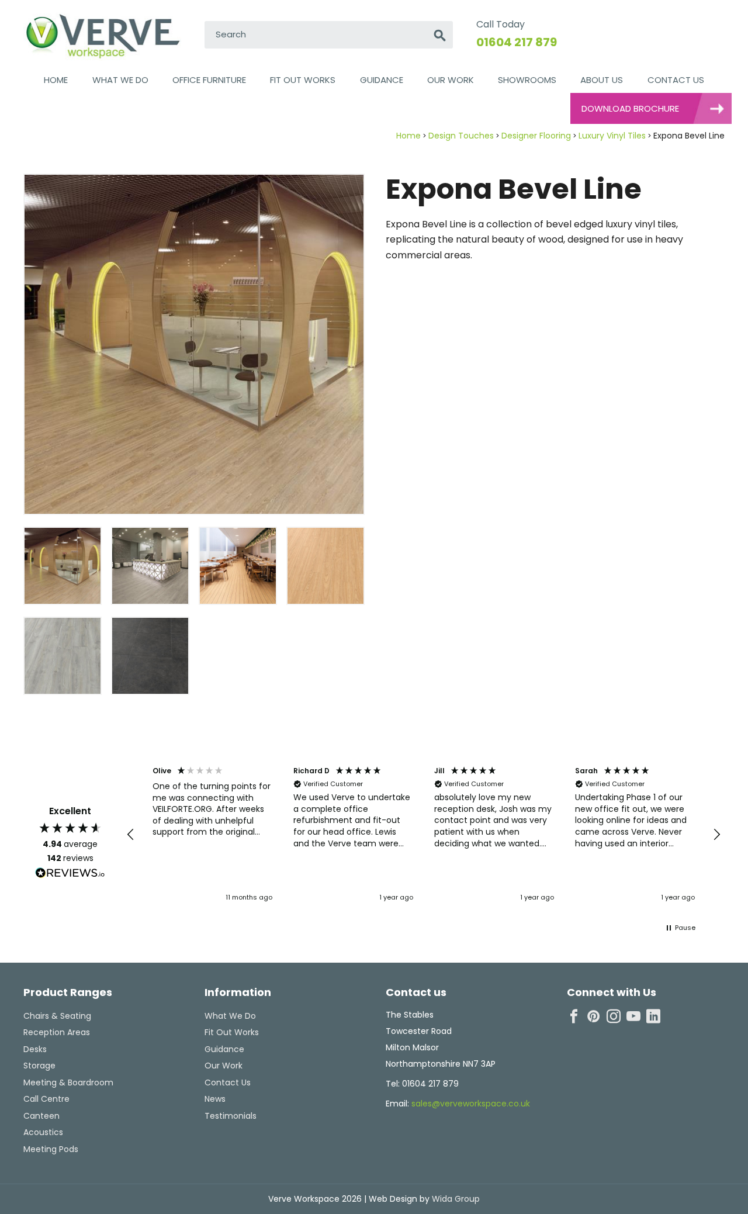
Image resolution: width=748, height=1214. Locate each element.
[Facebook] (574, 1016)
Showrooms (527, 80)
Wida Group (455, 1199)
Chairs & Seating (57, 1016)
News (215, 1099)
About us (601, 80)
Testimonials (231, 1116)
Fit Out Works (302, 80)
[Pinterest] (594, 1016)
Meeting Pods (50, 1149)
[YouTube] (633, 1016)
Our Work (450, 80)
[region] (423, 834)
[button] (131, 835)
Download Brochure (630, 108)
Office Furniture (209, 80)
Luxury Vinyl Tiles (612, 135)
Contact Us (675, 80)
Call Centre (46, 1099)
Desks (35, 1049)
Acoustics (43, 1132)
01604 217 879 (516, 42)
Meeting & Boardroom (68, 1082)
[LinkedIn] (653, 1016)
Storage (39, 1065)
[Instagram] (614, 1016)
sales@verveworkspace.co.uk (470, 1103)
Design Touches (461, 135)
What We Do (120, 80)
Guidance (381, 80)
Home (56, 80)
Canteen (41, 1116)
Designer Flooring (536, 135)
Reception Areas (56, 1032)
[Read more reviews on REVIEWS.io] (70, 874)
